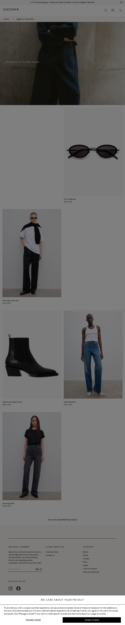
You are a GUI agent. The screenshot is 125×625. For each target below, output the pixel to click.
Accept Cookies (92, 620)
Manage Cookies (33, 619)
